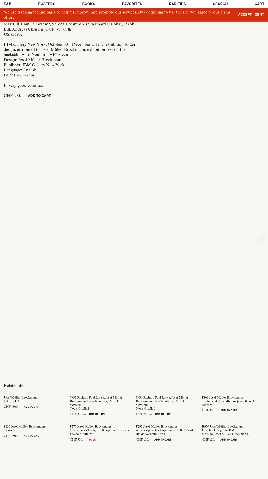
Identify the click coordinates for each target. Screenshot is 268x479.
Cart (259, 4)
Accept (245, 14)
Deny (259, 14)
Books (88, 4)
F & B (7, 4)
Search (220, 4)
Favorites (132, 4)
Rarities (177, 4)
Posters (46, 4)
